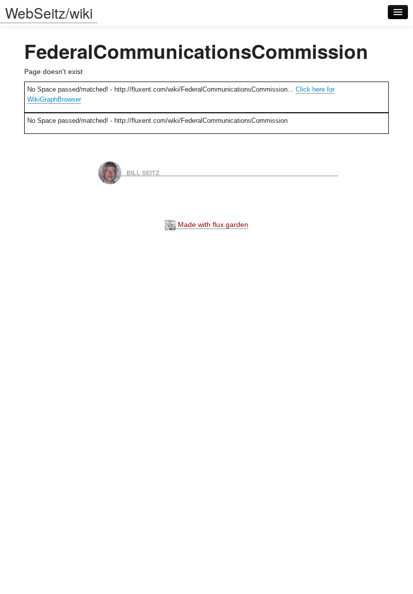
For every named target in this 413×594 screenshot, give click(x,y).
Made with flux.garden (212, 224)
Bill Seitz (143, 172)
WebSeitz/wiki (49, 13)
